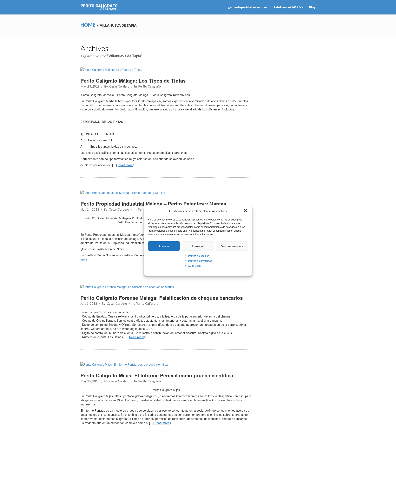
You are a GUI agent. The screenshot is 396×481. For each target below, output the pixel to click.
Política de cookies (198, 255)
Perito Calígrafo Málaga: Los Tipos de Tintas (133, 80)
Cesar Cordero (119, 86)
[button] (245, 211)
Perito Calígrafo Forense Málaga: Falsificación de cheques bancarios (161, 297)
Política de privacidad (200, 260)
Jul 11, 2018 (88, 303)
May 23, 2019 (90, 86)
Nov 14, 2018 (89, 209)
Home (87, 25)
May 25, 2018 (90, 381)
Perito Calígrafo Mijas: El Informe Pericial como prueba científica (156, 375)
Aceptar (164, 246)
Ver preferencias (232, 246)
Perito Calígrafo (149, 86)
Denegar (198, 246)
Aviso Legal (194, 265)
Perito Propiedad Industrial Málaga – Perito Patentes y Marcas (153, 203)
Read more (125, 165)
